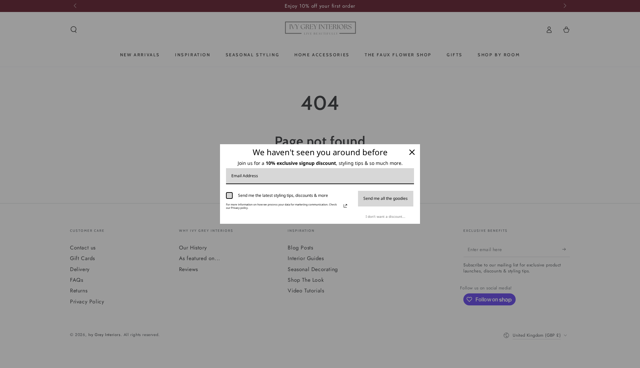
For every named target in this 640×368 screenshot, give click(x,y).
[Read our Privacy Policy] (345, 206)
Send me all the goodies (385, 198)
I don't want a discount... (385, 216)
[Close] (412, 152)
